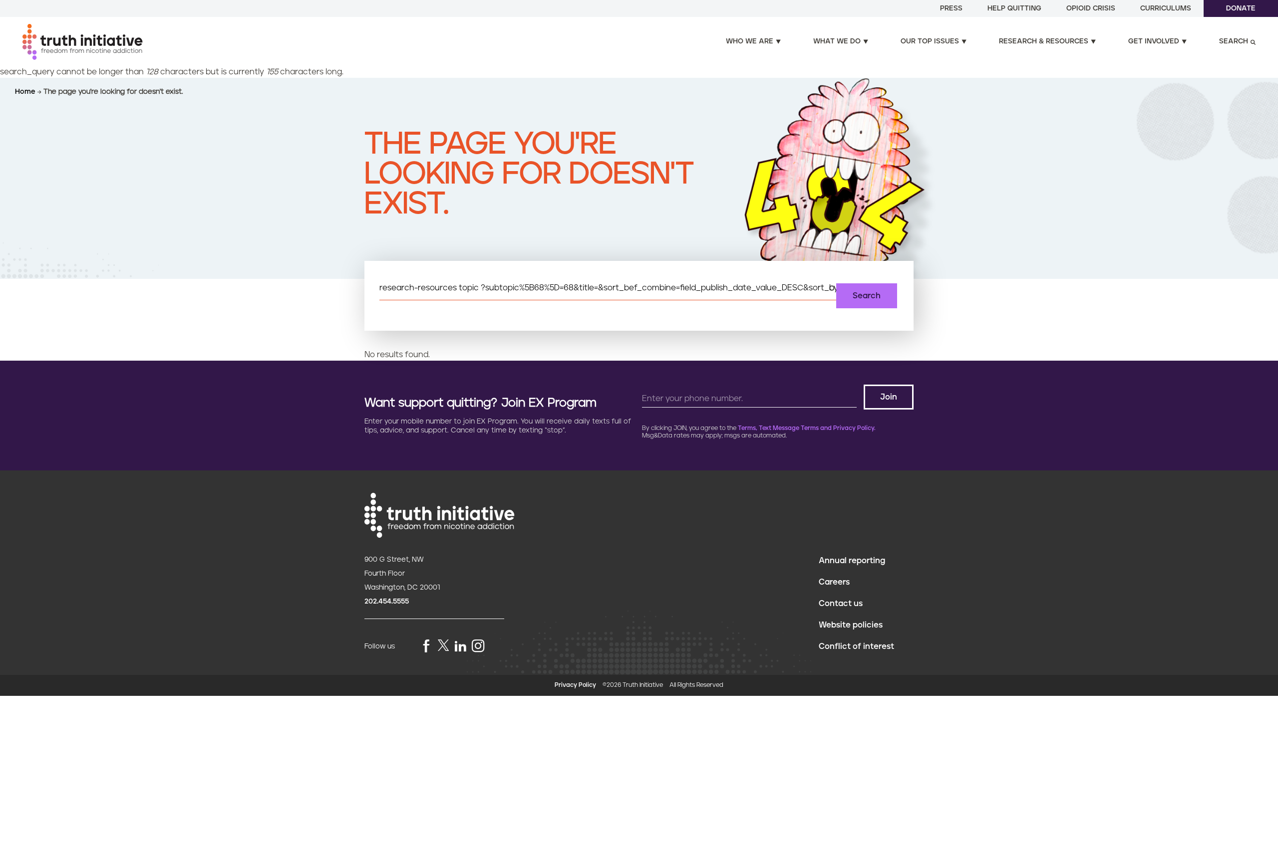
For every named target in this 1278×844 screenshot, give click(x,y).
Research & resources (1043, 41)
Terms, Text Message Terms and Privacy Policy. (807, 428)
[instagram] (478, 646)
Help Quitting (1014, 8)
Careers (834, 582)
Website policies (851, 625)
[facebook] (426, 646)
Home (26, 91)
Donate (1241, 8)
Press (951, 8)
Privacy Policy (575, 685)
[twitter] (443, 645)
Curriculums (1165, 8)
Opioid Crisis (1090, 8)
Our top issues (930, 41)
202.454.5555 (386, 601)
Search (1233, 41)
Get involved (1153, 41)
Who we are (749, 41)
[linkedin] (460, 646)
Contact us (841, 604)
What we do (837, 41)
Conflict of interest (856, 646)
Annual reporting (852, 561)
